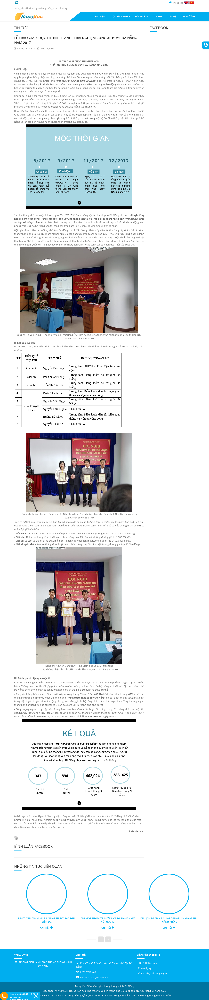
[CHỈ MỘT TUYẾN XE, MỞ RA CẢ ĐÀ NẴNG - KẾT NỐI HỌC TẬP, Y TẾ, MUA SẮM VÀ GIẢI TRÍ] (104, 893)
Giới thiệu (99, 16)
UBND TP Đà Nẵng (148, 963)
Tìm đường (188, 16)
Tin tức (158, 16)
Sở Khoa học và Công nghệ (152, 973)
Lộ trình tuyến (121, 16)
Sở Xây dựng (144, 968)
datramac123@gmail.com (94, 977)
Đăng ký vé (142, 16)
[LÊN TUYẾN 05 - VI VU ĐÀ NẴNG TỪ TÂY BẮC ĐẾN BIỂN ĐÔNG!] (43, 893)
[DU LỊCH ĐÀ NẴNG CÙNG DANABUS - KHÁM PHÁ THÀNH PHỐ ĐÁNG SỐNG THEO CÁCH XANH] (165, 893)
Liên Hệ (172, 16)
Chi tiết (42, 927)
